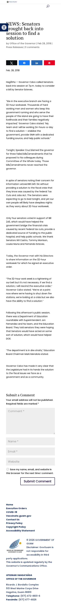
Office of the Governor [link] (23, 43)
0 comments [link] (32, 47)
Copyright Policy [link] (16, 526)
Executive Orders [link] (16, 508)
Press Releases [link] (14, 47)
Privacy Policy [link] (14, 523)
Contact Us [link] (12, 519)
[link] (4, 27)
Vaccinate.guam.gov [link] (18, 515)
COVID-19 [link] (11, 512)
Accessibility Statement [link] (20, 530)
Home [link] (9, 504)
